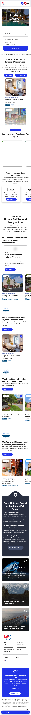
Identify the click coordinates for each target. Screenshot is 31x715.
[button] (13, 94)
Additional (8, 43)
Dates (6, 38)
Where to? (7, 33)
